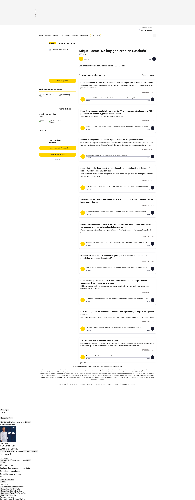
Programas (84, 35)
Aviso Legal (63, 384)
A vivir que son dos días (47, 115)
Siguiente (82, 363)
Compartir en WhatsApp (9, 493)
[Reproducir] (81, 59)
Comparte (4, 418)
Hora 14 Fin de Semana (55, 141)
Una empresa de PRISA (56, 391)
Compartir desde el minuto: (12, 499)
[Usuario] (154, 35)
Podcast (62, 43)
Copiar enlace (6, 495)
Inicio (41, 35)
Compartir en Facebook (9, 487)
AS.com (120, 389)
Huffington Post (76, 392)
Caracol (134, 389)
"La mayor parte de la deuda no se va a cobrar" (99, 340)
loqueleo (119, 395)
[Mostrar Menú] (41, 29)
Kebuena (133, 392)
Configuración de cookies (129, 384)
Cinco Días (101, 392)
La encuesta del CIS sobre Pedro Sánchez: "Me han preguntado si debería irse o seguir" (116, 82)
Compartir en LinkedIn (9, 491)
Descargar (4, 497)
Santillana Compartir (103, 389)
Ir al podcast (19, 451)
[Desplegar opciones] (154, 59)
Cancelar (10, 480)
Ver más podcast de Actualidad (58, 148)
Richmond (73, 395)
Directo (27, 422)
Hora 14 (42, 130)
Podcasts (96, 35)
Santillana (92, 389)
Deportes (48, 35)
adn (126, 389)
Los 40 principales (82, 389)
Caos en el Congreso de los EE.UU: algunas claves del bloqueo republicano (111, 140)
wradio (93, 392)
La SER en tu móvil (113, 384)
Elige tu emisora (146, 30)
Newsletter (149, 35)
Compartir (27, 451)
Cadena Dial (109, 392)
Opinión (75, 35)
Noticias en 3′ (5, 422)
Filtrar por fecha (148, 75)
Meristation (129, 395)
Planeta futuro (125, 392)
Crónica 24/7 (4, 443)
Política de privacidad (86, 384)
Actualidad (71, 43)
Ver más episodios (63, 81)
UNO (87, 392)
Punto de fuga (65, 109)
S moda (110, 395)
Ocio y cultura (65, 35)
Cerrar (3, 462)
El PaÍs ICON (101, 395)
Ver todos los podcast (58, 154)
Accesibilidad (73, 384)
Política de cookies (100, 384)
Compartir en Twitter (8, 489)
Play (10, 418)
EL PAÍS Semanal (116, 392)
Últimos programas (18, 422)
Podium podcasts (92, 395)
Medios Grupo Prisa (56, 396)
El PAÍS (73, 389)
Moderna (83, 395)
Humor (55, 35)
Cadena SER (98, 29)
